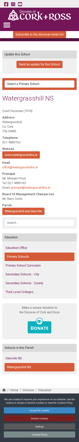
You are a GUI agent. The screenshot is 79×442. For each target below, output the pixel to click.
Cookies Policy (39, 434)
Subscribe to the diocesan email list (40, 34)
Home (14, 390)
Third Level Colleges (19, 292)
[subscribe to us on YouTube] (20, 4)
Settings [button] (39, 426)
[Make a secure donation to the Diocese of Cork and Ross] (39, 326)
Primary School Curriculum (23, 265)
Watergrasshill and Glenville (23, 211)
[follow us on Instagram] (13, 4)
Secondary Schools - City (22, 274)
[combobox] (39, 222)
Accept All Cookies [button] (39, 410)
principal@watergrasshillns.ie (30, 187)
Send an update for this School (39, 64)
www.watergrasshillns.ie (21, 155)
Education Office (16, 248)
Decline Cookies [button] (39, 418)
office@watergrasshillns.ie (20, 167)
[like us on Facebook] (6, 4)
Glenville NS (14, 358)
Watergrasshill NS (19, 367)
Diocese (28, 390)
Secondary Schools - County (24, 283)
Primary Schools (18, 256)
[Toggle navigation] (6, 25)
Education (44, 390)
